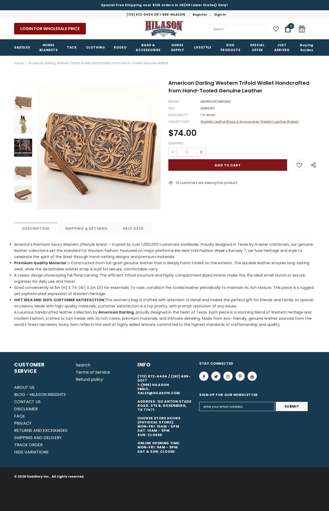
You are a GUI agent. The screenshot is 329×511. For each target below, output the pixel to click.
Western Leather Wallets (279, 121)
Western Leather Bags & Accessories (229, 121)
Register (200, 14)
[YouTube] (252, 376)
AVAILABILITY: (178, 115)
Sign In (220, 14)
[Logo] (164, 29)
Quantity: (176, 143)
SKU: (171, 108)
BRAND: (174, 101)
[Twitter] (216, 376)
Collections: (179, 121)
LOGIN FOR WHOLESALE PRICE (50, 29)
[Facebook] (203, 376)
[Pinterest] (240, 376)
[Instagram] (228, 376)
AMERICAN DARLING (215, 101)
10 (177, 183)
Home (18, 63)
